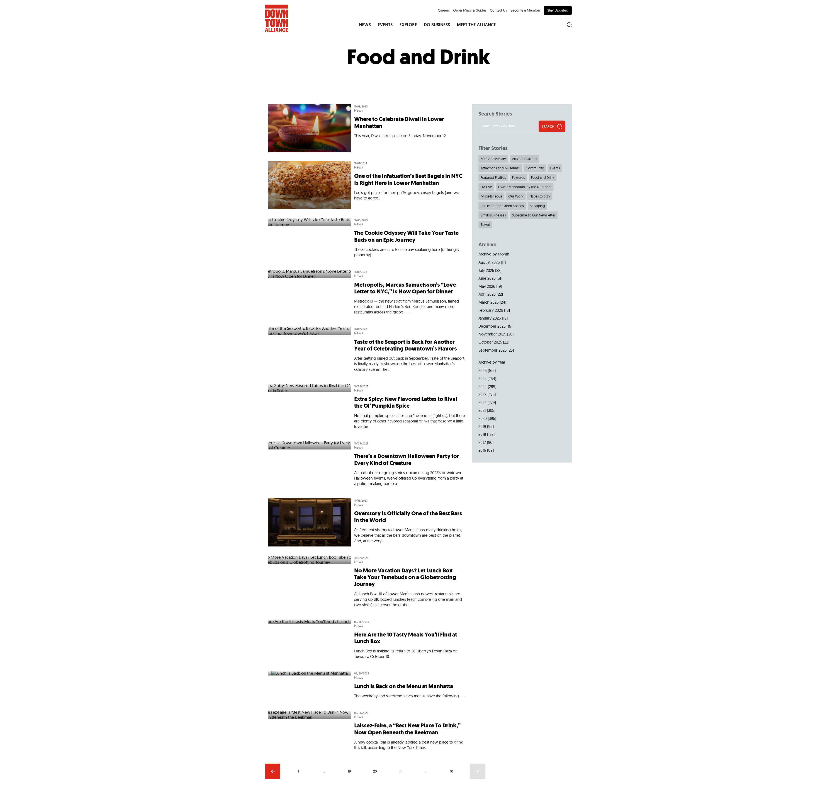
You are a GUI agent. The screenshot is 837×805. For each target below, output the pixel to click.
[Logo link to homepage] (276, 18)
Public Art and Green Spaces (502, 206)
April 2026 (487, 294)
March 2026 (488, 302)
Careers (444, 10)
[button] (365, 24)
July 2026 (486, 270)
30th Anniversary (493, 159)
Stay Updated (557, 10)
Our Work (515, 196)
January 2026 (489, 318)
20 (375, 771)
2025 (482, 378)
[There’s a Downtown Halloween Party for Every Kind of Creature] (366, 465)
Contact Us (498, 10)
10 (451, 771)
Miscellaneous (491, 196)
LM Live (486, 187)
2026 (482, 370)
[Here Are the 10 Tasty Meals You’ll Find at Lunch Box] (366, 641)
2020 (482, 418)
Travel (485, 224)
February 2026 (490, 310)
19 (349, 771)
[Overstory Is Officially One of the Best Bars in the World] (366, 522)
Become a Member (525, 10)
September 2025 (492, 350)
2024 (482, 386)
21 (400, 771)
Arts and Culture (524, 159)
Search (548, 126)
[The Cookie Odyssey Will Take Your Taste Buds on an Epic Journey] (366, 239)
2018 (482, 434)
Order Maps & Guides (470, 10)
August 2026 (489, 262)
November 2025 (492, 334)
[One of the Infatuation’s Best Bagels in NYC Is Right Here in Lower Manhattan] (366, 185)
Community (535, 168)
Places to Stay (539, 196)
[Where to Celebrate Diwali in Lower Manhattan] (366, 130)
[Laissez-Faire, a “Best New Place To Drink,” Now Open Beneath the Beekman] (366, 730)
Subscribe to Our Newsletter (533, 215)
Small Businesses (493, 215)
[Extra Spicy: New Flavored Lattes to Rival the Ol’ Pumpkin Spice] (366, 408)
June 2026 (487, 278)
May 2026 (486, 286)
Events (555, 168)
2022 (482, 402)
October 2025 (490, 342)
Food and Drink (542, 177)
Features (518, 177)
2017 (482, 442)
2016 (482, 450)
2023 (482, 394)
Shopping (537, 206)
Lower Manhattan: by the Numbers (524, 187)
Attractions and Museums (500, 168)
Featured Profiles (493, 177)
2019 (482, 426)
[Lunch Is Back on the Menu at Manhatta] (366, 686)
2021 (482, 410)
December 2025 (491, 326)
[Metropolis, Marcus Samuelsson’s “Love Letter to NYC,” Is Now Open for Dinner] (366, 293)
